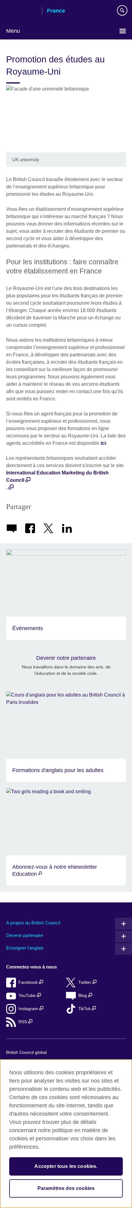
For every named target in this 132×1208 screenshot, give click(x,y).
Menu (13, 31)
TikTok (85, 1008)
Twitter (85, 982)
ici (103, 443)
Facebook (28, 982)
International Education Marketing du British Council (57, 476)
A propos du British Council (33, 922)
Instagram (28, 1008)
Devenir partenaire (24, 935)
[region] (66, 1133)
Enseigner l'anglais (25, 947)
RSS (23, 1022)
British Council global (26, 1052)
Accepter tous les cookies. (65, 1166)
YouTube (27, 995)
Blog (83, 995)
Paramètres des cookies (66, 1188)
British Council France (21, 11)
